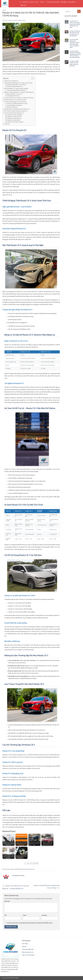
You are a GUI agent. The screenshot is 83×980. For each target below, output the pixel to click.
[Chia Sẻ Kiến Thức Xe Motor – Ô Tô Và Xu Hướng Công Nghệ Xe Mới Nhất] (9, 3)
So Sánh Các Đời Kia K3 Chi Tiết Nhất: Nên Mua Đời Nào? (74, 63)
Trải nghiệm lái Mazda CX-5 (13, 95)
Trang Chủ (25, 2)
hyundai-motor (21, 20)
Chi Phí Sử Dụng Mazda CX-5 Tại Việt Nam (15, 101)
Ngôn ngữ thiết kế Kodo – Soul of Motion (16, 84)
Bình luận (7, 901)
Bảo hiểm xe (72, 2)
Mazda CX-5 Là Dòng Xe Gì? (11, 81)
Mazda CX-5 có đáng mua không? (15, 122)
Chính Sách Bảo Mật (27, 949)
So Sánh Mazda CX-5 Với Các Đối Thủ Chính (15, 99)
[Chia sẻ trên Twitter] (28, 863)
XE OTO (42, 2)
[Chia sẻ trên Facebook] (25, 863)
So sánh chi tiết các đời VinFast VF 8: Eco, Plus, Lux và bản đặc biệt (75, 33)
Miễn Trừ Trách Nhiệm (28, 955)
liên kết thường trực (30, 869)
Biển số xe (23, 5)
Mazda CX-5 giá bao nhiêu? (14, 120)
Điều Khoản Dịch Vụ (27, 952)
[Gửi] (79, 11)
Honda (45, 184)
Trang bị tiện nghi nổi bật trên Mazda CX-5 (17, 90)
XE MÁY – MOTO (34, 2)
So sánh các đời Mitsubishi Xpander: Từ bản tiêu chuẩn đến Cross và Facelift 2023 (74, 43)
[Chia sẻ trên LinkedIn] (37, 863)
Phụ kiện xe (64, 2)
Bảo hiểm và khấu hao (12, 107)
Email (25, 915)
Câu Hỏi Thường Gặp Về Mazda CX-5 (14, 113)
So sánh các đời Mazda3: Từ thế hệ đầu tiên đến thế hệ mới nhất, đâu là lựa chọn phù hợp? (75, 54)
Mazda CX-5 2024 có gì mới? (14, 116)
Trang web (44, 915)
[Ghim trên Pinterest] (34, 863)
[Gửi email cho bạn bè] (31, 863)
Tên (5, 915)
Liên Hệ (24, 946)
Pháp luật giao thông (53, 2)
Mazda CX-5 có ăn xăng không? (15, 114)
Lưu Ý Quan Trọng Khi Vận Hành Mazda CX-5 (15, 111)
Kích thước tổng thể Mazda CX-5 (15, 86)
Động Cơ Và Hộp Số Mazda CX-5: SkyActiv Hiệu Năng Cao (19, 92)
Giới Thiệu (25, 943)
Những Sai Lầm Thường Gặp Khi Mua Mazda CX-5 (17, 109)
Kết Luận (7, 124)
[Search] (20, 2)
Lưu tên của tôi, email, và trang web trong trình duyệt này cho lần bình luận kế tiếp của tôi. (29, 922)
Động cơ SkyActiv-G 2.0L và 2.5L (15, 94)
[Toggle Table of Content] (32, 78)
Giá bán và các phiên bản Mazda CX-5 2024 (17, 103)
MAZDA (4, 10)
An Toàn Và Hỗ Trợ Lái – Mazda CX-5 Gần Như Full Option (19, 97)
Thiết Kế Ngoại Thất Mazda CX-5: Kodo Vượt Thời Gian (18, 83)
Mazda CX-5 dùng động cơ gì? (15, 118)
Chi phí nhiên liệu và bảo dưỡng (14, 105)
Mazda (4, 64)
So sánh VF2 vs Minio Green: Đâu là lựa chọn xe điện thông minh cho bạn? (75, 24)
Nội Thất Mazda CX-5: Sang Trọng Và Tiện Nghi (16, 88)
